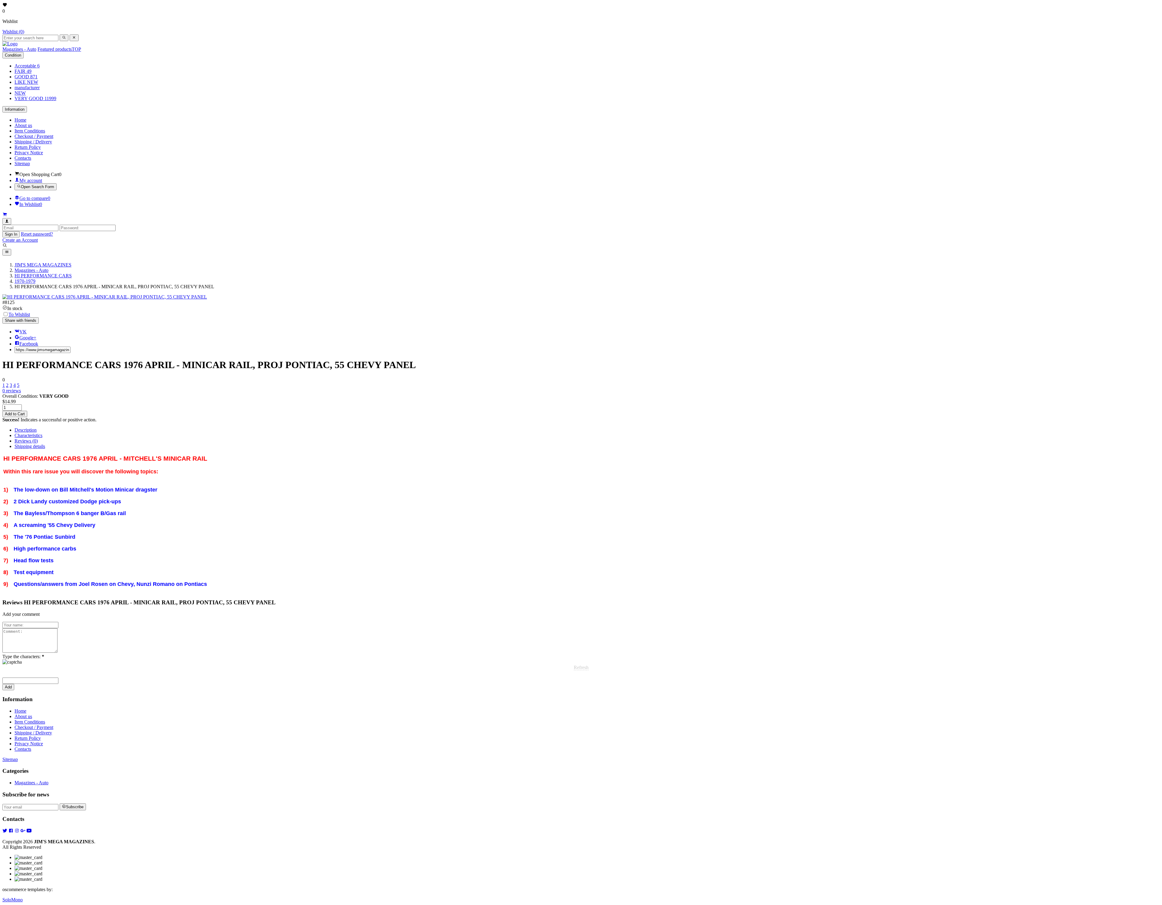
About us (23, 125)
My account (30, 180)
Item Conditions (30, 130)
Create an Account (20, 240)
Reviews (26, 440)
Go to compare (34, 198)
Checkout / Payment (34, 136)
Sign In (11, 234)
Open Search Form (37, 187)
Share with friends (20, 320)
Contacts (23, 158)
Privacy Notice (29, 152)
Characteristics (28, 435)
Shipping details (30, 446)
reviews (11, 390)
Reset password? (37, 234)
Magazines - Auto (31, 782)
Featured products (59, 49)
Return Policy (28, 147)
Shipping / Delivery (33, 141)
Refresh (581, 667)
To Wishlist (19, 314)
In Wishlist (30, 204)
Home (20, 120)
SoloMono (12, 899)
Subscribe (75, 807)
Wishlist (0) (13, 31)
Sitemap (22, 163)
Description (26, 430)
